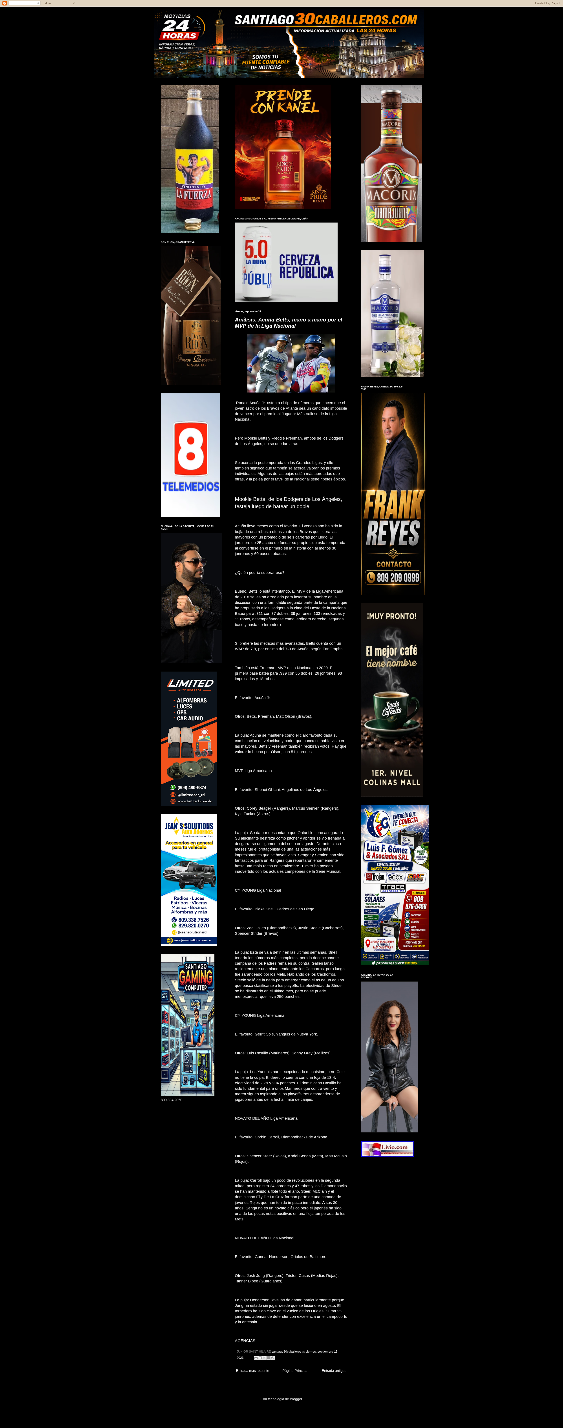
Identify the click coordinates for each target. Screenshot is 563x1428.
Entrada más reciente (252, 1371)
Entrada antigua (334, 1371)
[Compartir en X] (264, 1358)
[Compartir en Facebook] (268, 1358)
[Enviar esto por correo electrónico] (256, 1358)
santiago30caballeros (177, 15)
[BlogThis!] (260, 1358)
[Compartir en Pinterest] (273, 1358)
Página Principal (295, 1371)
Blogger (296, 1399)
